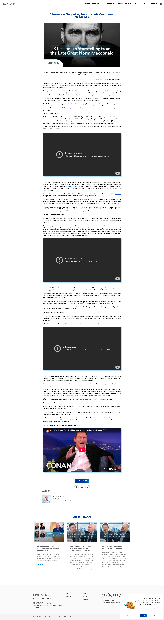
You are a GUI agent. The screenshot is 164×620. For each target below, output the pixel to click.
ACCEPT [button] (143, 615)
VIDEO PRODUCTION (141, 4)
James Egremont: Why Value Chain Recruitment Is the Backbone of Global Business (80, 548)
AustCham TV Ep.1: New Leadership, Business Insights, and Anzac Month (48, 548)
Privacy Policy (57, 616)
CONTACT (154, 4)
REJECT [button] (156, 615)
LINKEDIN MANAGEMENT (92, 4)
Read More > (40, 564)
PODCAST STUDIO (108, 4)
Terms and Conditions (67, 616)
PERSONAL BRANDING (124, 4)
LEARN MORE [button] (129, 615)
